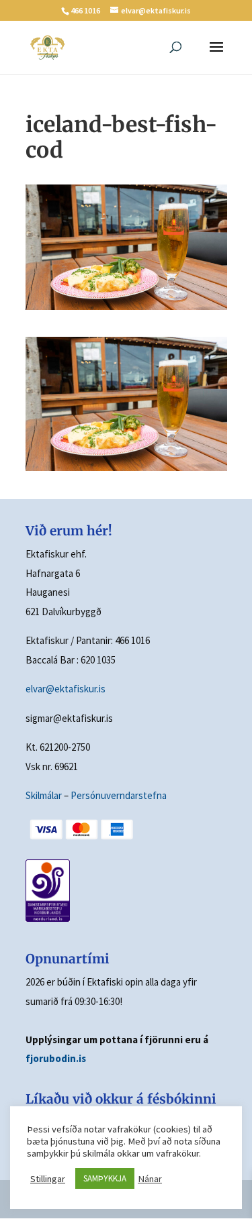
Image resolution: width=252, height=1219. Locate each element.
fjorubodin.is (56, 1058)
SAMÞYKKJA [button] (104, 1178)
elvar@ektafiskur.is (66, 688)
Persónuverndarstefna (119, 795)
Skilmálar (44, 795)
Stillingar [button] (47, 1179)
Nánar (150, 1179)
